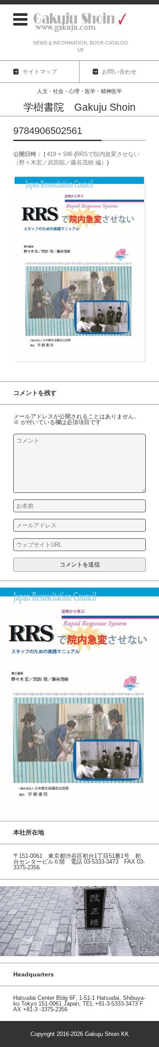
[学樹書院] (80, 22)
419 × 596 (59, 154)
